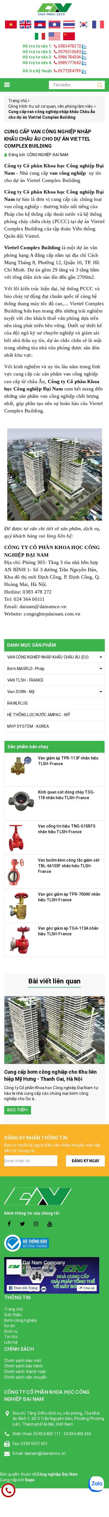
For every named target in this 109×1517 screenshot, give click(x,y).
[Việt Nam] (11, 24)
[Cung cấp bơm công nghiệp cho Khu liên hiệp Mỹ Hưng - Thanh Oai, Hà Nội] (54, 1030)
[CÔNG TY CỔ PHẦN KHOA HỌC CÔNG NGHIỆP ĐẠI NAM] (54, 9)
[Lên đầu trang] (100, 1133)
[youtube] (49, 1224)
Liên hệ (11, 1342)
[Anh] (25, 24)
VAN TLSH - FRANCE (25, 680)
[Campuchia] (40, 24)
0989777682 (69, 62)
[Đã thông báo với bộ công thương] (54, 1243)
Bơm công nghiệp (20, 1320)
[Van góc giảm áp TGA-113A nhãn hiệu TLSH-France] (18, 939)
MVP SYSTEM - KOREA (28, 726)
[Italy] (40, 36)
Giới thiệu (13, 1315)
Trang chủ (13, 1309)
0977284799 (69, 71)
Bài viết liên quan (54, 981)
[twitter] (22, 1224)
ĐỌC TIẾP (17, 1110)
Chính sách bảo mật (22, 1360)
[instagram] (36, 1224)
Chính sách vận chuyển (25, 1377)
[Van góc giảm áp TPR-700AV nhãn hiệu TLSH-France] (18, 905)
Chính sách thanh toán (25, 1371)
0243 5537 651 (34, 1443)
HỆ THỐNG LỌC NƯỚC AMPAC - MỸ (38, 715)
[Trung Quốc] (69, 36)
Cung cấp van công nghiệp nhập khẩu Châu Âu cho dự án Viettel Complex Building (47, 139)
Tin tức (11, 1336)
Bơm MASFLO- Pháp (25, 668)
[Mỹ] (54, 36)
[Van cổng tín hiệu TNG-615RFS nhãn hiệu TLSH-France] (16, 837)
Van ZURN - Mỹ (20, 691)
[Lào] (54, 24)
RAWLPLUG (17, 703)
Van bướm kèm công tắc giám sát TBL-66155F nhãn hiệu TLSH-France (68, 865)
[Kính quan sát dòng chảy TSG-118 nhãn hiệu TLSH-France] (21, 800)
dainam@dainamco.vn (43, 606)
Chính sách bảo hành (23, 1366)
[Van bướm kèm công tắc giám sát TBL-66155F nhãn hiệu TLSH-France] (16, 871)
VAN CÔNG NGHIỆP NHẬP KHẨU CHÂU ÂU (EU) (48, 657)
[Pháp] (98, 24)
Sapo (30, 1480)
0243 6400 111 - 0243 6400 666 (62, 1433)
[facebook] (9, 1224)
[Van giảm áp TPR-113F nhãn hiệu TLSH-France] (21, 766)
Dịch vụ (11, 1331)
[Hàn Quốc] (83, 24)
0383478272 (69, 46)
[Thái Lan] (69, 24)
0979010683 (69, 52)
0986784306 (69, 57)
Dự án (9, 1325)
